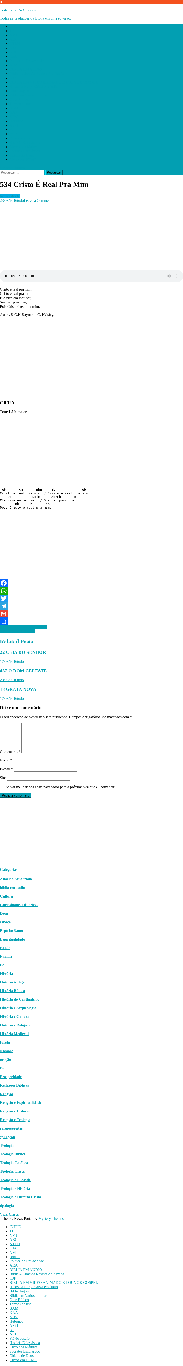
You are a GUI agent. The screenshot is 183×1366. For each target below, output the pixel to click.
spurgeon (7, 1137)
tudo (20, 200)
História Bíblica (12, 991)
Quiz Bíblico (19, 99)
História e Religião (15, 1025)
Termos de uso (20, 104)
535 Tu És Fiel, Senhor (17, 631)
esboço (5, 922)
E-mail (6, 769)
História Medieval (14, 1034)
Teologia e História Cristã (20, 1197)
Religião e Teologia (15, 1120)
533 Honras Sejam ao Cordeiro (23, 627)
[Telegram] (91, 606)
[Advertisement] (91, 236)
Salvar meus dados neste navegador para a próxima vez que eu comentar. (60, 787)
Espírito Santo (11, 931)
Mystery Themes (51, 1219)
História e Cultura (14, 1017)
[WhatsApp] (91, 591)
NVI (13, 52)
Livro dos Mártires (23, 147)
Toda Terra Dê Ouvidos (18, 10)
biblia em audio (12, 888)
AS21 (14, 125)
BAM (14, 108)
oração (5, 1060)
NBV (14, 117)
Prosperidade (11, 1077)
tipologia (7, 1206)
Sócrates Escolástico (25, 151)
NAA (14, 112)
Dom (4, 913)
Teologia (7, 1145)
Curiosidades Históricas (19, 905)
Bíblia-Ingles (19, 91)
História (6, 974)
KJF (13, 78)
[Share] (91, 621)
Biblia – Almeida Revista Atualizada (37, 74)
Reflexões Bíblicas (14, 1085)
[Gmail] (91, 613)
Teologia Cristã (12, 1171)
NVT (14, 35)
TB (12, 31)
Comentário (10, 752)
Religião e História (15, 1111)
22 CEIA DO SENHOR (23, 652)
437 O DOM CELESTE (23, 670)
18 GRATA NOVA (18, 689)
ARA (14, 65)
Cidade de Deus (22, 155)
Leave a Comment (37, 200)
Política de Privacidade (27, 61)
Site (3, 778)
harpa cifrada (10, 196)
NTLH (15, 44)
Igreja (5, 1042)
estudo (5, 948)
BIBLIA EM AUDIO (26, 69)
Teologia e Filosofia (15, 1180)
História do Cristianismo (19, 999)
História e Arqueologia (18, 1008)
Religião (6, 1094)
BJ (12, 130)
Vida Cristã (9, 1214)
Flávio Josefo (20, 138)
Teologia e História (15, 1188)
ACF (13, 134)
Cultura (6, 896)
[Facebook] (91, 583)
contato (15, 56)
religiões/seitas (11, 1128)
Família (6, 956)
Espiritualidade (12, 939)
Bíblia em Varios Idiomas (28, 95)
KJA (13, 48)
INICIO (15, 26)
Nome (6, 760)
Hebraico (16, 121)
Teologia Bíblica (13, 1154)
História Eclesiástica (25, 142)
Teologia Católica (14, 1163)
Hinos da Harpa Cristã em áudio (34, 87)
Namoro (6, 1051)
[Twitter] (91, 598)
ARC (14, 39)
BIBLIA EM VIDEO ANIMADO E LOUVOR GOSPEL (54, 82)
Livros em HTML (23, 160)
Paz (3, 1068)
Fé (2, 965)
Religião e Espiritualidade (20, 1102)
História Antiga (12, 982)
